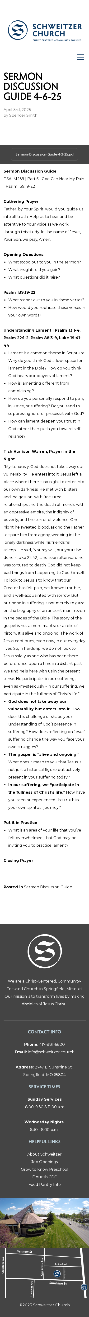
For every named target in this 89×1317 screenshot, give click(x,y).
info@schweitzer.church (45, 1052)
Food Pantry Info (44, 1184)
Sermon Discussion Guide (48, 887)
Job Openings (44, 1162)
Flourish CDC (44, 1177)
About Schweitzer (44, 1154)
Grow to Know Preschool (44, 1169)
